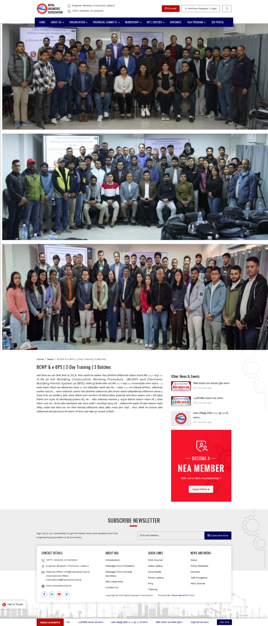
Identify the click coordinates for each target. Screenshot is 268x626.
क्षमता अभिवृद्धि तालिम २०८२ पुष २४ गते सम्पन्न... (210, 415)
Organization (77, 22)
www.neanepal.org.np (58, 585)
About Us (56, 22)
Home (42, 22)
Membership (132, 22)
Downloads (154, 571)
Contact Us (111, 587)
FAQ (150, 583)
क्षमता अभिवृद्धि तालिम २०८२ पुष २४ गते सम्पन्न (85, 622)
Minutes (195, 571)
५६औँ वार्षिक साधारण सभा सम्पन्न (208, 398)
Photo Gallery (156, 577)
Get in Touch (15, 604)
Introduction (112, 560)
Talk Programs (199, 577)
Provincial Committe (105, 22)
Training (152, 589)
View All (223, 622)
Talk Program (195, 22)
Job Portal (217, 22)
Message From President (119, 566)
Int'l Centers (154, 22)
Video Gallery (155, 566)
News (50, 359)
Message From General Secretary (118, 573)
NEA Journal (155, 560)
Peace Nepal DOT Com (182, 595)
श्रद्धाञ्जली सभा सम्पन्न (155, 622)
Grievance (175, 22)
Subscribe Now (219, 535)
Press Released (199, 566)
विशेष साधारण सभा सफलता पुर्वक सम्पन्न (211, 383)
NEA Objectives (114, 581)
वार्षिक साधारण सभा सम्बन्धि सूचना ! (124, 622)
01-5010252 (96, 10)
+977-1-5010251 (80, 10)
